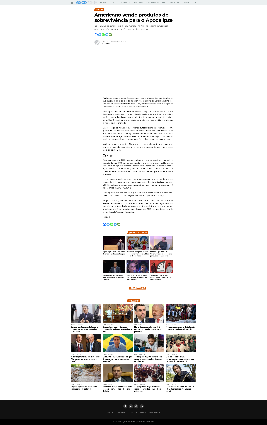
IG (109, 217)
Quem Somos (121, 412)
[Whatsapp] (103, 34)
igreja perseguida (124, 2)
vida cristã (138, 2)
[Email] (110, 34)
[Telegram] (106, 34)
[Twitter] (99, 34)
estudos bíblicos (152, 2)
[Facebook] (96, 34)
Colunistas (174, 2)
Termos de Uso (154, 412)
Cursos (185, 2)
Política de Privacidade (137, 412)
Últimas (103, 2)
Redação (107, 43)
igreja (111, 2)
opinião (165, 2)
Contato (110, 412)
